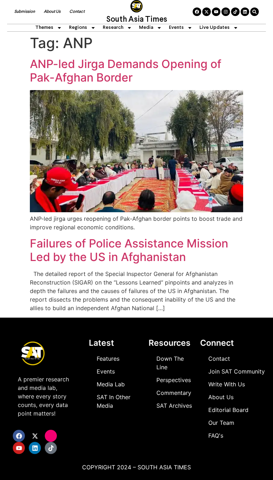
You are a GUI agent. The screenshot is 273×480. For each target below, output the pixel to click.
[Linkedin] (245, 11)
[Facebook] (197, 11)
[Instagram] (225, 11)
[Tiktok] (235, 11)
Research (113, 27)
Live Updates (214, 27)
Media (146, 27)
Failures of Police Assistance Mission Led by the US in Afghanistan (129, 250)
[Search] (254, 11)
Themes (44, 27)
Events (176, 27)
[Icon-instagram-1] (51, 436)
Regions (78, 27)
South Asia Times (136, 20)
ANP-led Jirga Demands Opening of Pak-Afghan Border (125, 70)
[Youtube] (216, 11)
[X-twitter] (206, 11)
